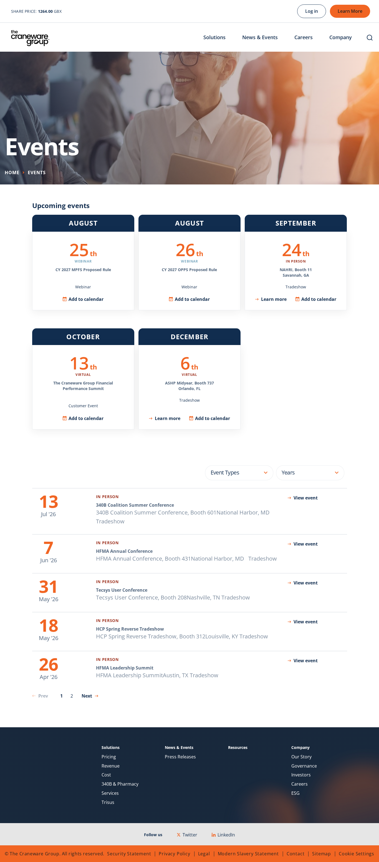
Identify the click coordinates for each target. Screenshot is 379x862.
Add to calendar (86, 299)
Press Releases (180, 757)
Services (110, 793)
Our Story (301, 757)
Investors (301, 775)
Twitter (190, 835)
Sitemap (321, 854)
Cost (106, 775)
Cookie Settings (356, 854)
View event (306, 498)
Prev (43, 696)
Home (12, 172)
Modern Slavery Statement (248, 854)
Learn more (274, 299)
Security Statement (129, 854)
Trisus (108, 802)
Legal (204, 854)
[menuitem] (218, 38)
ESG (295, 793)
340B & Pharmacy (120, 784)
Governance (304, 766)
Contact (296, 854)
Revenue (111, 766)
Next (87, 696)
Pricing (109, 757)
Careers (299, 784)
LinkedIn (226, 835)
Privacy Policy (174, 854)
